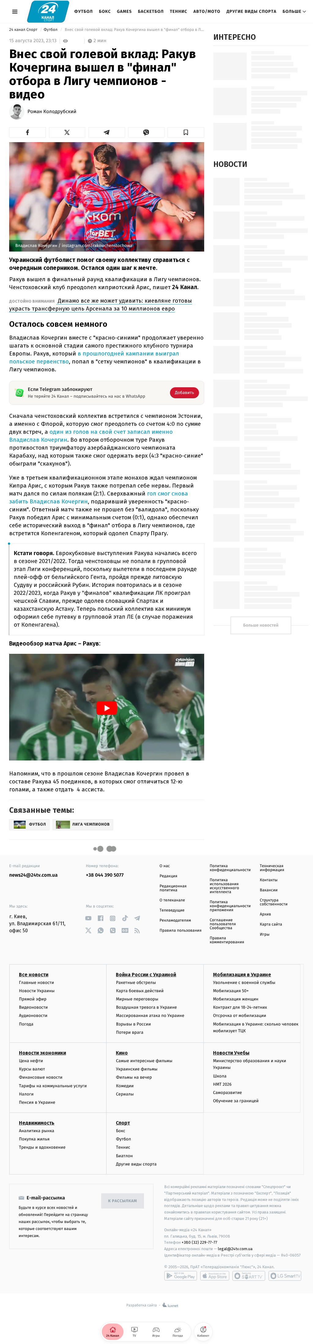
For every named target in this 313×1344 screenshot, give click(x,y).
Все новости (33, 975)
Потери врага (129, 1032)
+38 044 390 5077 (104, 875)
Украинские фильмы (136, 1069)
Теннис (178, 11)
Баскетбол (151, 11)
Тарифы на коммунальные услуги (53, 1085)
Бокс (105, 11)
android (180, 1276)
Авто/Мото (206, 11)
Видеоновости (33, 1007)
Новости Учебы (231, 1053)
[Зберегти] (186, 132)
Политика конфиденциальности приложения (230, 906)
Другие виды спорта (251, 11)
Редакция (168, 876)
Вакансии (269, 890)
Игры (265, 935)
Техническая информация (272, 868)
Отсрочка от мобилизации (239, 1015)
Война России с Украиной (146, 975)
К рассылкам (122, 1201)
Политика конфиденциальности (230, 868)
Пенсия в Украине (37, 1102)
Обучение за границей (236, 1100)
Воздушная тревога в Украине (146, 1007)
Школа (219, 1076)
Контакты (269, 880)
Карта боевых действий (140, 990)
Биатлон (124, 1155)
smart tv (248, 1276)
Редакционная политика (173, 888)
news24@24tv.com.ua (33, 875)
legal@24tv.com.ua (235, 1248)
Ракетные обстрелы (136, 982)
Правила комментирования (227, 940)
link (88, 918)
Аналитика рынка (36, 1130)
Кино (122, 1053)
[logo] (48, 11)
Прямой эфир (32, 999)
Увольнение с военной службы (244, 982)
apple (214, 1276)
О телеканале (172, 900)
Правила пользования (180, 931)
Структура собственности (274, 902)
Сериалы (125, 1094)
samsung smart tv (284, 1276)
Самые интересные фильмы (144, 1060)
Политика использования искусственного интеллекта (224, 886)
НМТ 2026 (222, 1084)
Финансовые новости (40, 1077)
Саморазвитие (227, 1092)
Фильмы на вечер (134, 1077)
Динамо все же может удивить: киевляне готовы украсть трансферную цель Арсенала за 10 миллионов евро (100, 304)
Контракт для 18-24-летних (240, 1007)
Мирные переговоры (137, 999)
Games (124, 11)
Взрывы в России (133, 1024)
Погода (26, 1024)
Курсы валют (32, 1069)
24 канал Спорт (24, 30)
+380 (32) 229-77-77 (199, 1242)
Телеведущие (172, 910)
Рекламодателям (175, 920)
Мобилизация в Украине (242, 975)
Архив (265, 914)
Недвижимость (36, 1123)
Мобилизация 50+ (231, 990)
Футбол (83, 11)
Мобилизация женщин (236, 999)
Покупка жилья (34, 1139)
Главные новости (36, 982)
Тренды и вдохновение (42, 1147)
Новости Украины (37, 990)
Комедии (125, 1085)
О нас (165, 866)
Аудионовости (33, 1015)
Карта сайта (271, 924)
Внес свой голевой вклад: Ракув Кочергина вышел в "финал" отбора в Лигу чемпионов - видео (134, 30)
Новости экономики (42, 1053)
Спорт (123, 1123)
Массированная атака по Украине (150, 1015)
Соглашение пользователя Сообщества (223, 924)
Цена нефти (31, 1060)
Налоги (26, 1094)
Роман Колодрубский (52, 111)
